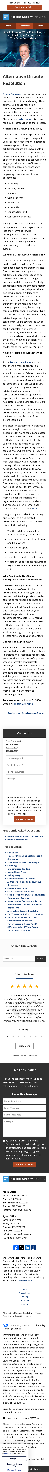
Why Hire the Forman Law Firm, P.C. (25, 836)
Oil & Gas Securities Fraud (20, 891)
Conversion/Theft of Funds (21, 878)
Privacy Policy (25, 1293)
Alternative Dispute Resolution (23, 911)
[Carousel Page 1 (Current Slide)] (7, 1037)
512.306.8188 (18, 1206)
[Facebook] (16, 1248)
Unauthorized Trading (18, 869)
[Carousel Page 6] (36, 1037)
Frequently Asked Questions (21, 830)
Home (8, 26)
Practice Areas (12, 847)
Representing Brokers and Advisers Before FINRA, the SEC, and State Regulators (25, 904)
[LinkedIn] (27, 1248)
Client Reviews (24, 974)
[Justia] (33, 1248)
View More (24, 1045)
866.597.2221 (21, 1202)
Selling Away (13, 875)
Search (40, 958)
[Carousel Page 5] (30, 1037)
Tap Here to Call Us (24, 7)
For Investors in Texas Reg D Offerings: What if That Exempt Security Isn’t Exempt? (23, 927)
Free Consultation (24, 1070)
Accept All (14, 1458)
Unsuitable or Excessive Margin (23, 862)
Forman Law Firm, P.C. (34, 1459)
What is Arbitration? (17, 839)
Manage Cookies (13, 1328)
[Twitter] (21, 1248)
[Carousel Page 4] (24, 1037)
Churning (12, 865)
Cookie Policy (38, 1325)
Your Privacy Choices (19, 1325)
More (40, 26)
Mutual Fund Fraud (17, 872)
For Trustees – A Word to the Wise (25, 914)
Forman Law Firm (20, 362)
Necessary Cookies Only (14, 1465)
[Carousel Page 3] (19, 1037)
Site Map (24, 1296)
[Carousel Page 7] (41, 1037)
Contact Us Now (24, 819)
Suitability (12, 852)
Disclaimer (24, 1300)
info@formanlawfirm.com (17, 1209)
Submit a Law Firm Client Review (25, 1056)
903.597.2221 (18, 1227)
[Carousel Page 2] (13, 1037)
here (34, 508)
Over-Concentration (17, 888)
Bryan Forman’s (12, 94)
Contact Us (24, 26)
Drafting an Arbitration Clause (25, 713)
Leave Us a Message (24, 1094)
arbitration (25, 119)
